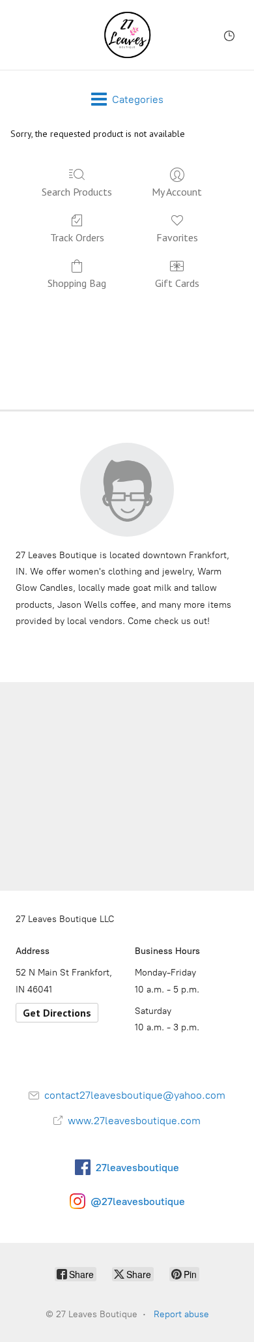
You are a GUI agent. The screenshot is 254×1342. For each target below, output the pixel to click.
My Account (177, 191)
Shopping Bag (77, 283)
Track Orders (77, 237)
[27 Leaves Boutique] (127, 35)
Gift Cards (177, 283)
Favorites (177, 237)
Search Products (77, 191)
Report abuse (181, 1314)
